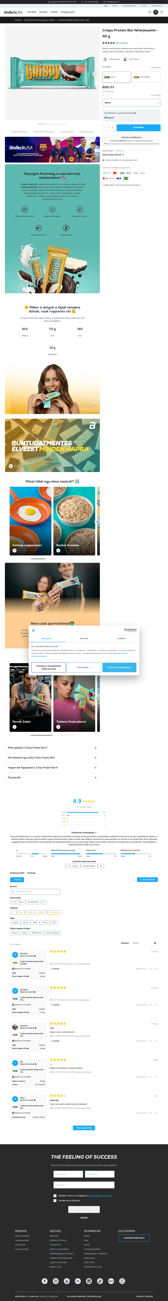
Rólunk (115, 6)
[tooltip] (95, 833)
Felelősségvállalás (129, 6)
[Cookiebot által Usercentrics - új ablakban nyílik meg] (126, 630)
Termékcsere (55, 1245)
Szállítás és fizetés (58, 1240)
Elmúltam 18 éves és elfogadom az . (85, 1196)
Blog (105, 6)
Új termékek (20, 1245)
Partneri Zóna (55, 1267)
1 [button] (41, 735)
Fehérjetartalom (33, 902)
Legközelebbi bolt (134, 1238)
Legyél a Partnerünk (58, 1262)
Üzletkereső (126, 1231)
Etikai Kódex (89, 1262)
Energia (24, 933)
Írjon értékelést (150, 880)
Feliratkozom (84, 1209)
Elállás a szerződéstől (59, 1249)
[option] (52, 73)
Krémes (25, 922)
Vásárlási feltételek (144, 1296)
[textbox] (35, 891)
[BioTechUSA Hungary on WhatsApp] (122, 1283)
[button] (115, 44)
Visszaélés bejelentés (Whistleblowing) (84, 1296)
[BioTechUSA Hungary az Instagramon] (56, 1283)
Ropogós (15, 922)
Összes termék (22, 1249)
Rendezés (125, 943)
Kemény (45, 922)
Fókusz (14, 933)
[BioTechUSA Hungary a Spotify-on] (78, 1283)
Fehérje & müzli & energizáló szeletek (39, 20)
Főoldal (18, 20)
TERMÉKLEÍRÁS (19, 132)
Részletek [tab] (84, 638)
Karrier (143, 6)
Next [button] (95, 520)
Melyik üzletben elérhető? (112, 154)
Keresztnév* (92, 1174)
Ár (44, 902)
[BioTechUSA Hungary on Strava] (111, 1283)
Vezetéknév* (61, 1174)
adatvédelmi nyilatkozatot (101, 1196)
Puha (54, 922)
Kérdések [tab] (31, 873)
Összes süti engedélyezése (119, 667)
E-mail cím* (60, 1185)
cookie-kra (33, 1296)
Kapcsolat (54, 1236)
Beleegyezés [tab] (47, 638)
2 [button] (63, 735)
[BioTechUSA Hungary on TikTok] (100, 1283)
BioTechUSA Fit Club (93, 1267)
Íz (103, 95)
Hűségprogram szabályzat (95, 1253)
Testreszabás (82, 667)
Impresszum (89, 1258)
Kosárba (138, 128)
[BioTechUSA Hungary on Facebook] (45, 1283)
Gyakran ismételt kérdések (61, 1258)
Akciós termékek (22, 1236)
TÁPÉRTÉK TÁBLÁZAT (44, 132)
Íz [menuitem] (67, 866)
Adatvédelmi (20, 1296)
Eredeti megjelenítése (82, 964)
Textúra (20, 902)
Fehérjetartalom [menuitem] (89, 866)
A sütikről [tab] (121, 638)
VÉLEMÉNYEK (86, 132)
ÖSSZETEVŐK (67, 132)
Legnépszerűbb (22, 1240)
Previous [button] (7, 520)
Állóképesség (36, 933)
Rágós (35, 922)
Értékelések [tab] (17, 873)
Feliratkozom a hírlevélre (69, 1200)
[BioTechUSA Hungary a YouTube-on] (67, 1283)
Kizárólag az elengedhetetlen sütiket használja (48, 667)
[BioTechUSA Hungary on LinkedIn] (89, 1283)
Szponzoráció (157, 6)
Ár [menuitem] (101, 866)
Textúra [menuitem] (75, 866)
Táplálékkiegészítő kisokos (61, 1253)
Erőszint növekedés (52, 933)
